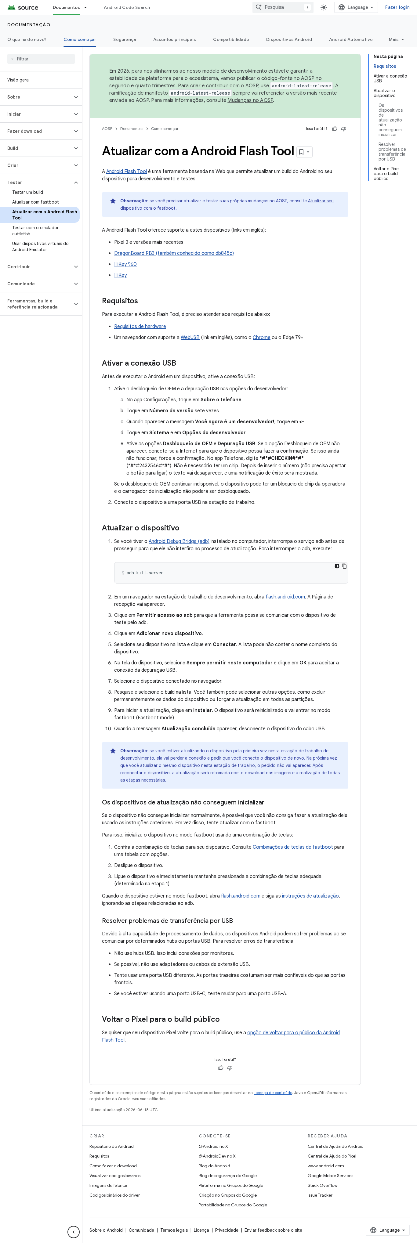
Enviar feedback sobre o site (273, 1230)
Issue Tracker (320, 1195)
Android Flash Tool (126, 171)
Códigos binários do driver (114, 1195)
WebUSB (190, 337)
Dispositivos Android (289, 39)
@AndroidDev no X (217, 1156)
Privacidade (226, 1230)
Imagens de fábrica (108, 1185)
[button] (36, 97)
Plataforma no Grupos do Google (231, 1185)
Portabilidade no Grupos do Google (233, 1205)
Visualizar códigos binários (114, 1175)
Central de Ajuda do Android (336, 1146)
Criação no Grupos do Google (228, 1195)
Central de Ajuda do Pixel (332, 1156)
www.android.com (326, 1166)
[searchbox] (41, 59)
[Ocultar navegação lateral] (73, 1232)
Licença (201, 1230)
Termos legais (174, 1230)
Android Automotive (351, 39)
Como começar (79, 39)
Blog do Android (214, 1166)
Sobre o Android (106, 1230)
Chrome (261, 337)
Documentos (66, 7)
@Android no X (213, 1146)
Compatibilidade (231, 39)
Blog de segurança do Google (228, 1175)
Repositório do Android (111, 1146)
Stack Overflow (323, 1185)
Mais (394, 39)
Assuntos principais (174, 39)
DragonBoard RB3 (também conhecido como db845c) (174, 253)
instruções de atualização (310, 896)
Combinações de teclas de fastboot (293, 847)
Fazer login (397, 7)
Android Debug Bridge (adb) (179, 541)
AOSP (107, 128)
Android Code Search (127, 7)
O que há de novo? (26, 39)
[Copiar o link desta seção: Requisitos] (144, 301)
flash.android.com (285, 597)
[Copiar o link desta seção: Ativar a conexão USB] (182, 363)
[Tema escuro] (337, 566)
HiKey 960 (125, 264)
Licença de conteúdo (273, 1092)
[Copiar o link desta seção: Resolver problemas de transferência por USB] (239, 921)
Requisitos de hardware (140, 326)
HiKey (120, 275)
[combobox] (283, 7)
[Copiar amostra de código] (344, 566)
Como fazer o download (113, 1166)
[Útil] (334, 128)
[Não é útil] (343, 128)
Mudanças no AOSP (250, 100)
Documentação (28, 24)
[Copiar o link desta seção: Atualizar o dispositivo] (185, 528)
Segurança (124, 39)
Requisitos (99, 1156)
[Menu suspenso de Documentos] (88, 7)
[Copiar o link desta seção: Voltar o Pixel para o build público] (226, 1020)
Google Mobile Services (330, 1175)
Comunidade (141, 1230)
